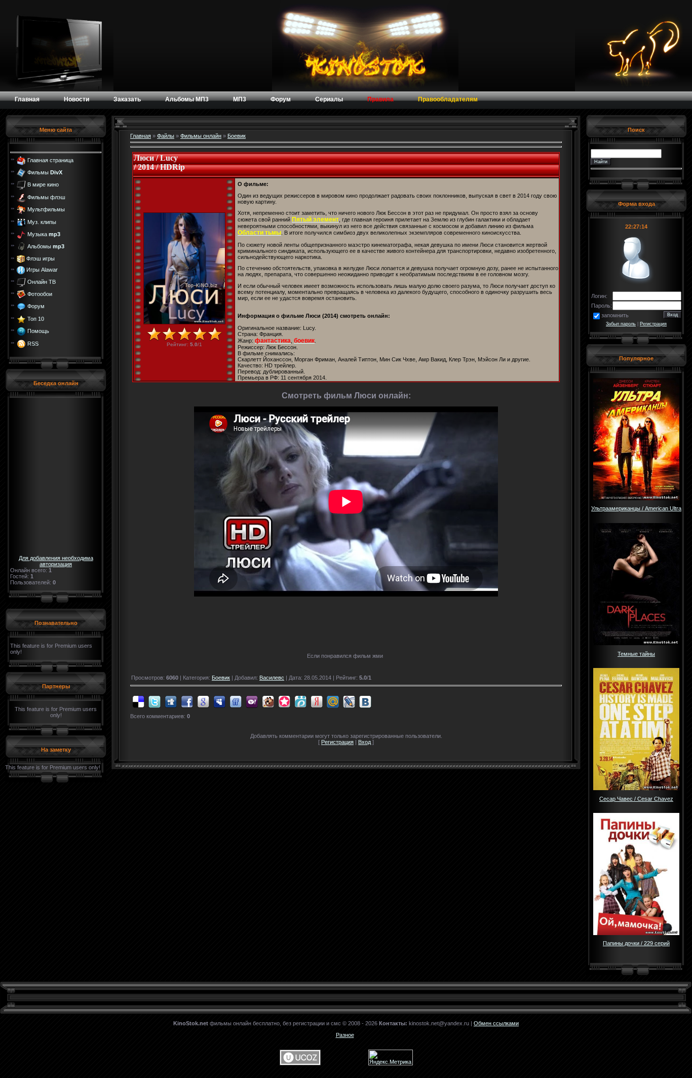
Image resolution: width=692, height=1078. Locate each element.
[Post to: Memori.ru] (284, 701)
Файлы (165, 136)
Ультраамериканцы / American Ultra (636, 508)
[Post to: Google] (203, 701)
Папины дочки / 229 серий (636, 943)
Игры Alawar (42, 270)
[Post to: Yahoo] (252, 701)
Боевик (236, 136)
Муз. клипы (41, 221)
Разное (345, 1035)
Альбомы (45, 246)
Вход (364, 742)
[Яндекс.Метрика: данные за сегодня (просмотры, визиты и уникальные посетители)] (390, 1057)
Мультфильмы (46, 209)
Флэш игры (40, 258)
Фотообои (39, 294)
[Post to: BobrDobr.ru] (268, 701)
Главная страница (50, 160)
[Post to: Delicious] (138, 701)
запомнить (615, 315)
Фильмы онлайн (200, 136)
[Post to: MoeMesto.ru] (300, 701)
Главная (140, 136)
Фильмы (44, 172)
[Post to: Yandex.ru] (317, 701)
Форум (36, 306)
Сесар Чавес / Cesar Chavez (636, 799)
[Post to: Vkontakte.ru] (365, 701)
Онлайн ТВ (41, 281)
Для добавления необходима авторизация (56, 561)
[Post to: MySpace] (219, 701)
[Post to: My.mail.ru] (333, 701)
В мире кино (43, 184)
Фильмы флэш (46, 197)
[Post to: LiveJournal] (349, 701)
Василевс (271, 678)
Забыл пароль (621, 323)
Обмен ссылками (496, 1023)
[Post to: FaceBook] (187, 701)
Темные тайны (636, 654)
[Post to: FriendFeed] (235, 701)
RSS (33, 343)
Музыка (43, 234)
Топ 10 (35, 319)
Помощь (38, 331)
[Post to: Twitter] (154, 701)
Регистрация (337, 742)
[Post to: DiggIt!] (171, 701)
